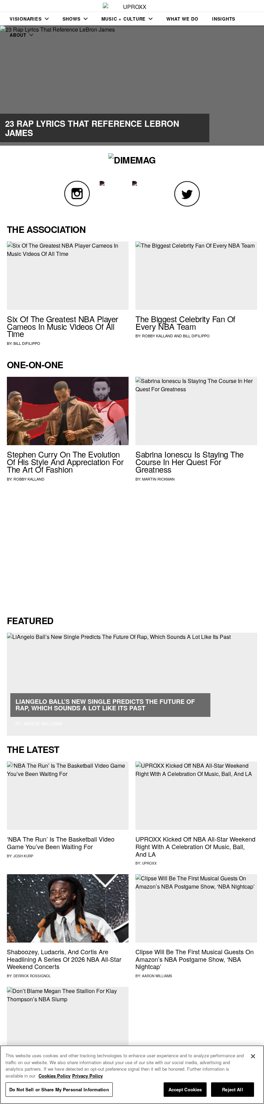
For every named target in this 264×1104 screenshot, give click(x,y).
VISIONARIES (26, 18)
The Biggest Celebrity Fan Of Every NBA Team (185, 322)
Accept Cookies (185, 1089)
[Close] (253, 1056)
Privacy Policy (87, 1075)
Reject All (232, 1089)
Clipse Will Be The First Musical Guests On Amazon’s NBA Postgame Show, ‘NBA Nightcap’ (194, 959)
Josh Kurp (23, 856)
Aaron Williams (157, 975)
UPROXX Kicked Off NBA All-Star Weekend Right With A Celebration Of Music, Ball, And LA (195, 846)
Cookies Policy (54, 1075)
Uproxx (149, 863)
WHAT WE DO (182, 18)
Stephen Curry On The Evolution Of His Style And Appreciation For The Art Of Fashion (65, 461)
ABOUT (18, 35)
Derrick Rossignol (32, 975)
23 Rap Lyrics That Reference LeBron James (92, 127)
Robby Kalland (157, 335)
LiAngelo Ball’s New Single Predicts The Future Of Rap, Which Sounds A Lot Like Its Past (105, 705)
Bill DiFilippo (26, 343)
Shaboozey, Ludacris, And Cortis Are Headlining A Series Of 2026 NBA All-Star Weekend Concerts (64, 959)
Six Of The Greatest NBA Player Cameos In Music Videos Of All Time (62, 326)
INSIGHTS (223, 18)
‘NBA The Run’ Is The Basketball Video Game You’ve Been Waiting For (60, 842)
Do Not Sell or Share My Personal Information (59, 1089)
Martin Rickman (158, 479)
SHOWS (72, 18)
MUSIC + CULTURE (123, 18)
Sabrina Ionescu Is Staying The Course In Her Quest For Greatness (189, 461)
